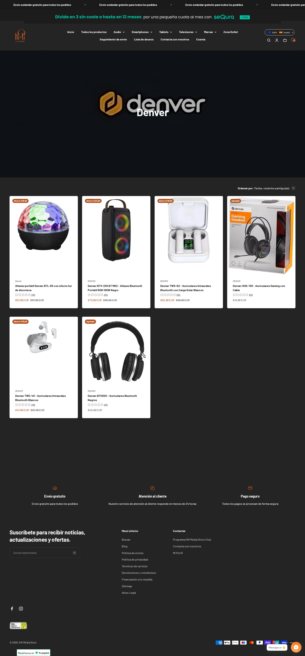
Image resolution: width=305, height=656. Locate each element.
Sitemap (127, 586)
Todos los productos (94, 32)
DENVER (91, 281)
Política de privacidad (135, 559)
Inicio (70, 32)
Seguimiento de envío (113, 39)
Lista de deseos (144, 39)
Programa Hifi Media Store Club (192, 539)
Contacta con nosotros (175, 39)
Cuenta (200, 39)
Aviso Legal (129, 592)
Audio (117, 32)
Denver (18, 281)
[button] (279, 32)
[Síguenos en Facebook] (12, 608)
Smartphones (140, 32)
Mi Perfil (178, 553)
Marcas (208, 32)
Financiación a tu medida (137, 579)
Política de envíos (132, 553)
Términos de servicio (135, 566)
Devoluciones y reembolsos (139, 572)
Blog (124, 546)
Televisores (186, 32)
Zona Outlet (230, 32)
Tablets (163, 32)
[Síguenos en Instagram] (21, 608)
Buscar (126, 539)
